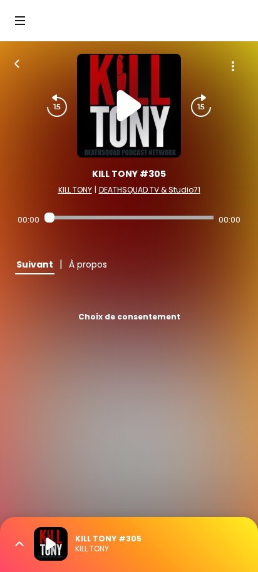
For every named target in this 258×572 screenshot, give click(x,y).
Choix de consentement (129, 316)
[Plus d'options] (232, 66)
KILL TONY (75, 189)
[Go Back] (17, 62)
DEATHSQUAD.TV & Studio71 (149, 189)
